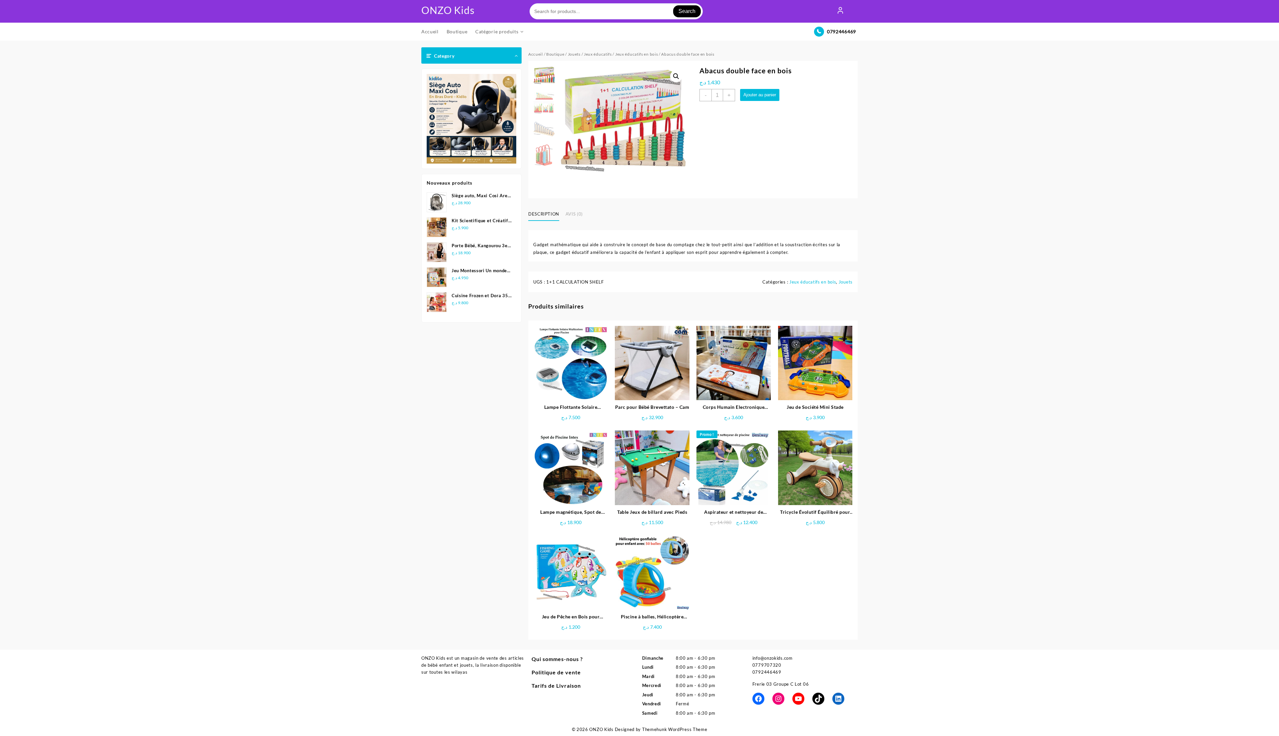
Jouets (574, 54)
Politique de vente (556, 672)
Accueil (535, 54)
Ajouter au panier (759, 94)
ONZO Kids (447, 10)
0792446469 (841, 31)
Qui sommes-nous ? (557, 659)
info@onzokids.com (772, 658)
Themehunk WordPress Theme (674, 729)
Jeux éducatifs (598, 54)
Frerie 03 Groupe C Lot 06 (780, 684)
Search (686, 11)
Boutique (555, 54)
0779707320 (766, 665)
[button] (676, 76)
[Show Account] (840, 11)
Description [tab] (543, 214)
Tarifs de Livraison (556, 685)
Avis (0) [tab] (574, 214)
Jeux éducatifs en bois (636, 54)
